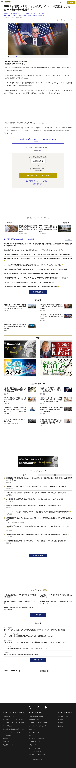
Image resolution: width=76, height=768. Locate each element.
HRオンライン (33, 745)
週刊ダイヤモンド (34, 719)
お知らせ (60, 726)
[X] (30, 707)
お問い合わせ (7, 742)
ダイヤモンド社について (65, 713)
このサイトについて (8, 716)
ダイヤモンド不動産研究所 (36, 738)
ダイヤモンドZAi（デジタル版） (38, 726)
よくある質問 (7, 735)
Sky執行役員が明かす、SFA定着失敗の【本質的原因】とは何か (20, 596)
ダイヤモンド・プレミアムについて (13, 719)
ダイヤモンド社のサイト (36, 713)
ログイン (62, 2)
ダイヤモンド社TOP (63, 716)
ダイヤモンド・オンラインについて (13, 713)
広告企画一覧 (44, 671)
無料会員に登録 (38, 161)
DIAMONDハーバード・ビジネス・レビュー (41, 723)
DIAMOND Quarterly (35, 742)
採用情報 (60, 723)
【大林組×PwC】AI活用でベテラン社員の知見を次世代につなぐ (56, 596)
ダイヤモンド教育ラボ (35, 751)
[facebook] (38, 707)
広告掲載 (5, 738)
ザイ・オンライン (34, 732)
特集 (5, 15)
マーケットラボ (21, 475)
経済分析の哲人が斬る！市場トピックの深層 (31, 15)
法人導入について (8, 745)
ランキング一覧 (38, 555)
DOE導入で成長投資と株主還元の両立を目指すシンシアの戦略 (20, 608)
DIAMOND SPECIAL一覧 (12, 671)
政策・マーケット (12, 15)
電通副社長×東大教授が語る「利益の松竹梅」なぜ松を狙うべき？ (56, 602)
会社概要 (60, 719)
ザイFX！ (31, 735)
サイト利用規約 (7, 726)
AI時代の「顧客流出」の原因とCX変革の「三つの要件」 (20, 602)
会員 (55, 475)
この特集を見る (38, 292)
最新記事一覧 (38, 660)
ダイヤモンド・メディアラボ (37, 754)
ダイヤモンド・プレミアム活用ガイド (13, 723)
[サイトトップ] (7, 2)
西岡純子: (24, 13)
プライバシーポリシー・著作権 (11, 732)
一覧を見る (38, 615)
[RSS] (46, 707)
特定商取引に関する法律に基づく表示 (13, 729)
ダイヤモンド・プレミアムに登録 (38, 175)
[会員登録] (71, 2)
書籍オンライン (33, 729)
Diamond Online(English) (36, 716)
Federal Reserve (16, 57)
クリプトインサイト (34, 748)
